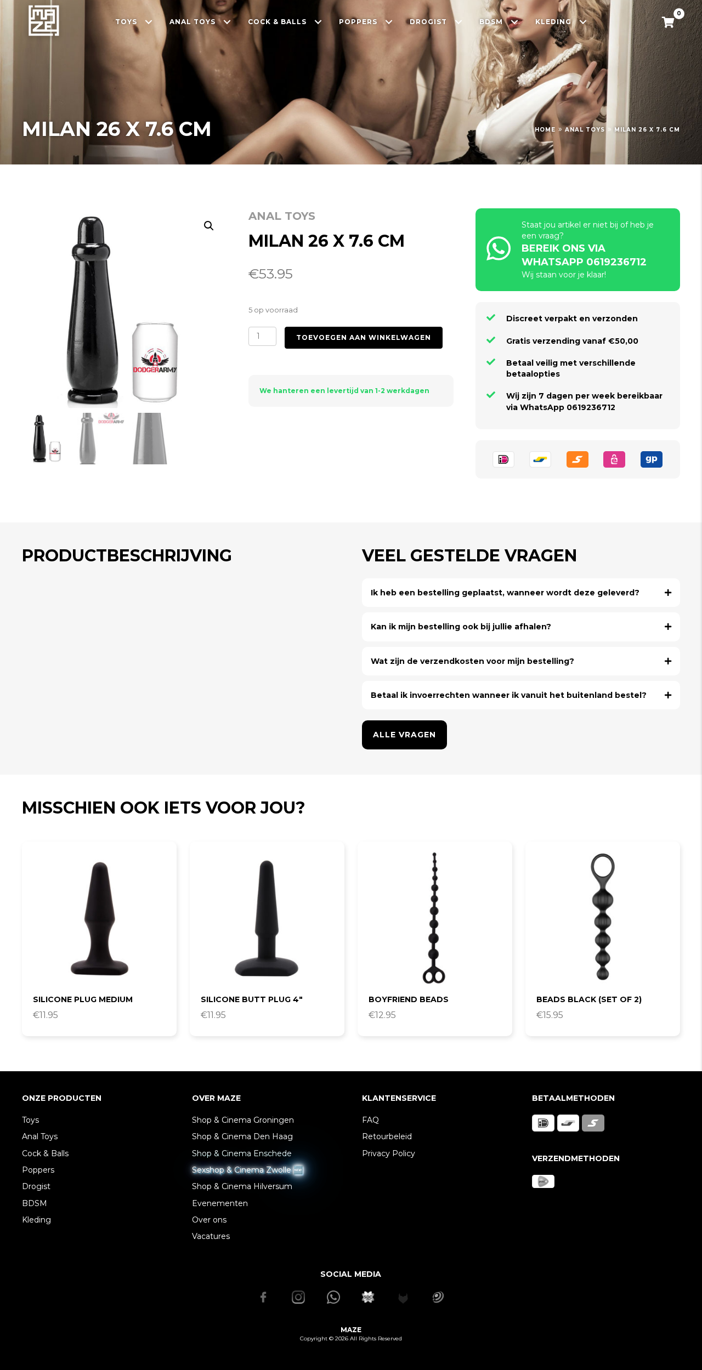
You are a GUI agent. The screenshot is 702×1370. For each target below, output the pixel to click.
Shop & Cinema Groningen (243, 1120)
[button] (209, 226)
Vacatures (211, 1236)
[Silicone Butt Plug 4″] (267, 918)
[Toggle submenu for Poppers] (389, 22)
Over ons (209, 1220)
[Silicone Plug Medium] (99, 918)
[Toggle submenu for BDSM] (515, 22)
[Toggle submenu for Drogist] (459, 22)
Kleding (36, 1220)
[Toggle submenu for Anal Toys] (227, 22)
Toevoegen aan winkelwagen (363, 337)
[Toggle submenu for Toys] (149, 22)
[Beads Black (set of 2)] (602, 918)
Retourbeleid (387, 1136)
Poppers (38, 1170)
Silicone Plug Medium (83, 999)
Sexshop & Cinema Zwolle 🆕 (247, 1170)
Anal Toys (585, 129)
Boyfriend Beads (409, 999)
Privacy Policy (388, 1153)
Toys (30, 1120)
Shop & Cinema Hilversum (242, 1186)
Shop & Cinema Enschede (242, 1153)
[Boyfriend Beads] (435, 918)
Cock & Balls (45, 1153)
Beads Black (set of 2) (589, 999)
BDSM (34, 1203)
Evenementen (220, 1203)
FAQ (370, 1120)
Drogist (36, 1186)
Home (545, 129)
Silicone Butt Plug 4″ (252, 999)
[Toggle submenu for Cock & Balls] (318, 22)
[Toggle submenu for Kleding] (583, 22)
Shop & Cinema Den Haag (242, 1136)
